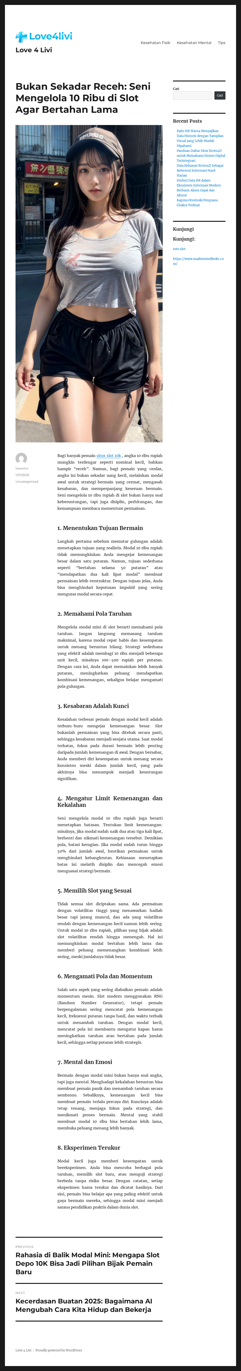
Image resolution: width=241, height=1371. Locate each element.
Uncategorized (27, 481)
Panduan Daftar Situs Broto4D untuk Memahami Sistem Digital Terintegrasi (201, 156)
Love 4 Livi (34, 50)
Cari (176, 89)
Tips (221, 42)
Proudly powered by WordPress (59, 1350)
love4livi (22, 468)
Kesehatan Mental (194, 42)
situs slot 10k (108, 455)
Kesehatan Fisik (155, 42)
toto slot (179, 249)
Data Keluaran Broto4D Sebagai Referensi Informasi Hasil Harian (200, 171)
